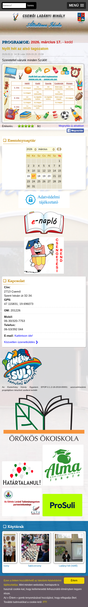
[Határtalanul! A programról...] (22, 486)
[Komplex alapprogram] (22, 383)
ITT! (45, 602)
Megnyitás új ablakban (71, 125)
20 (49, 176)
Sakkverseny (15, 566)
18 (38, 176)
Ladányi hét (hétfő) (48, 566)
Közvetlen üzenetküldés (21, 342)
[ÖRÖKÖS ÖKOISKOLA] (44, 442)
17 (33, 176)
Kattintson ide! (24, 335)
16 (28, 176)
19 (44, 176)
